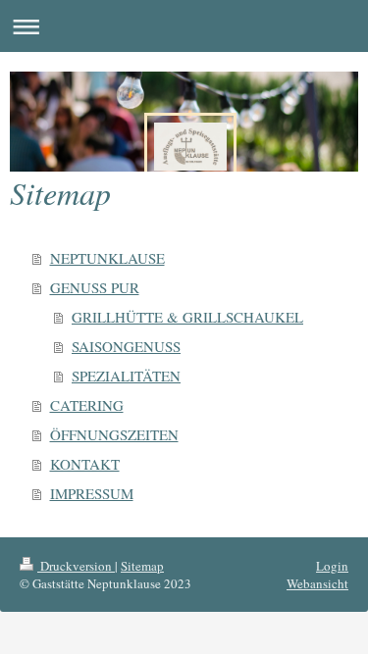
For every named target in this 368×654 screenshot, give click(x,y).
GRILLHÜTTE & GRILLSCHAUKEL (187, 317)
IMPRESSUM (91, 493)
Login (332, 566)
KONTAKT (85, 464)
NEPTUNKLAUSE (107, 258)
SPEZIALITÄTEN (126, 375)
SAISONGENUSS (126, 346)
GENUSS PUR (94, 287)
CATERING (87, 405)
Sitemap (142, 566)
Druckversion (76, 566)
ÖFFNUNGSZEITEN (114, 434)
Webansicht (317, 583)
